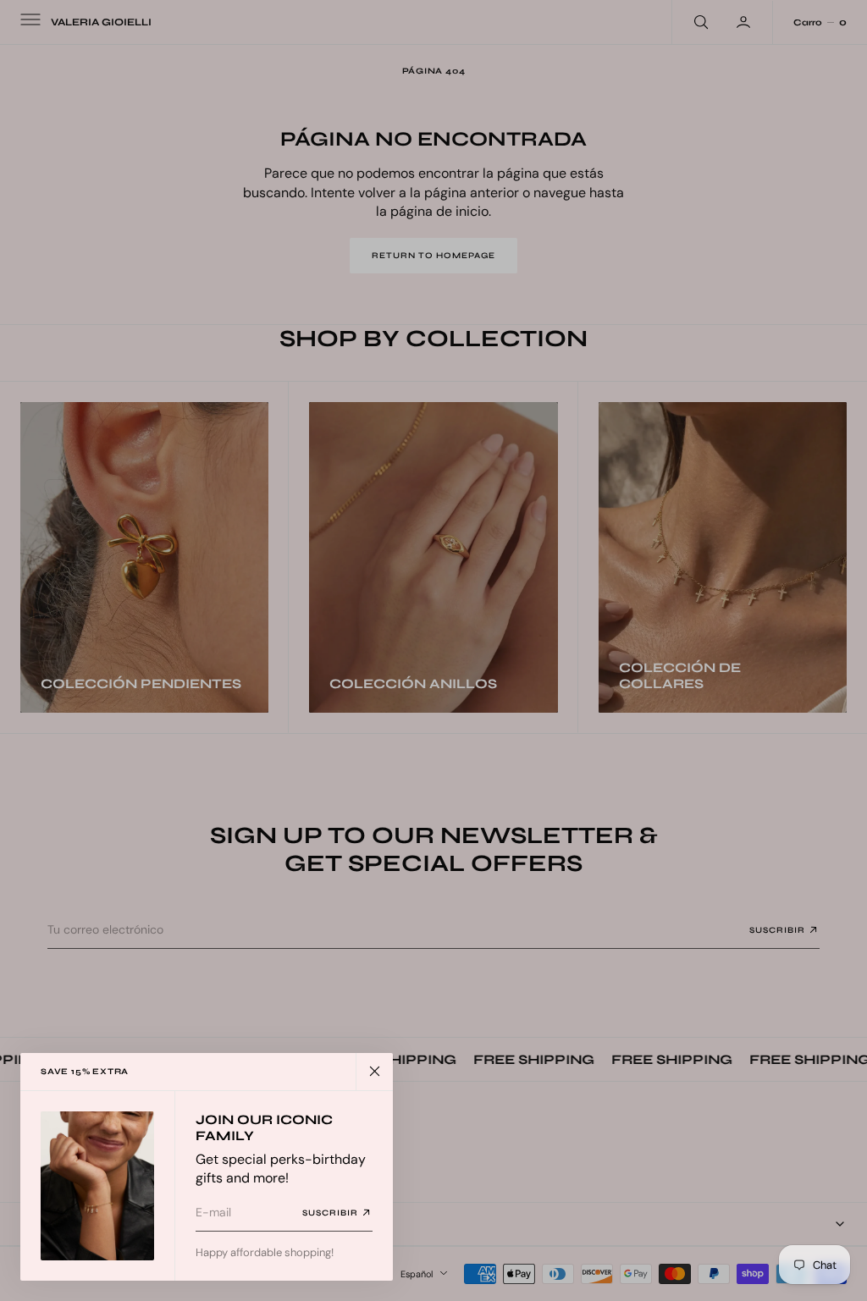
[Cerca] (374, 1071)
